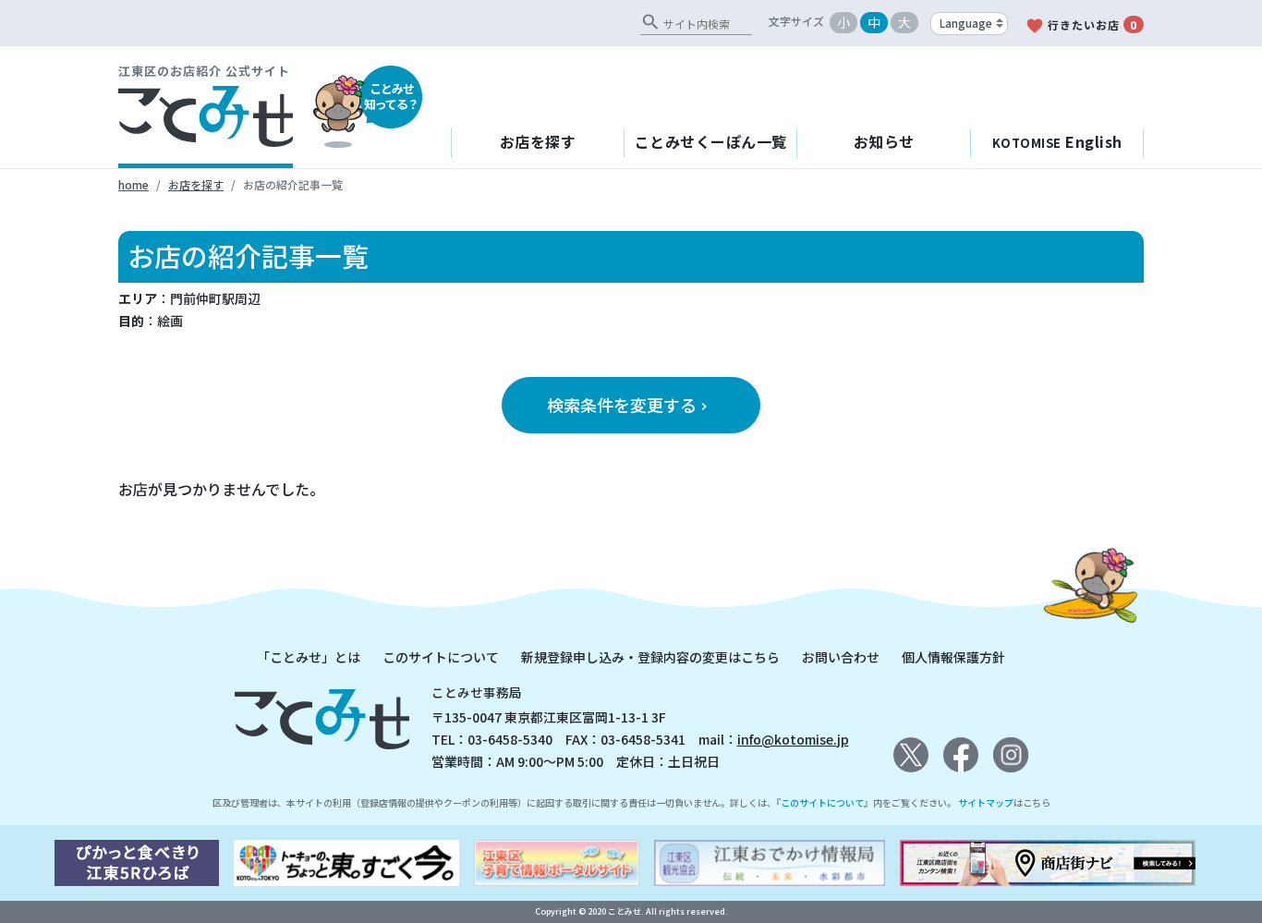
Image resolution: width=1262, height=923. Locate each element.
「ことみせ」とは (308, 657)
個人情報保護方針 (953, 657)
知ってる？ (391, 96)
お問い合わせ (841, 657)
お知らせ (884, 141)
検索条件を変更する (629, 405)
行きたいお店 (1080, 26)
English (1057, 141)
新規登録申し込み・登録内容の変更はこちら (650, 657)
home (133, 184)
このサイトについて (440, 657)
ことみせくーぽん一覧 (711, 141)
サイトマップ (985, 802)
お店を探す (538, 141)
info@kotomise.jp (793, 739)
